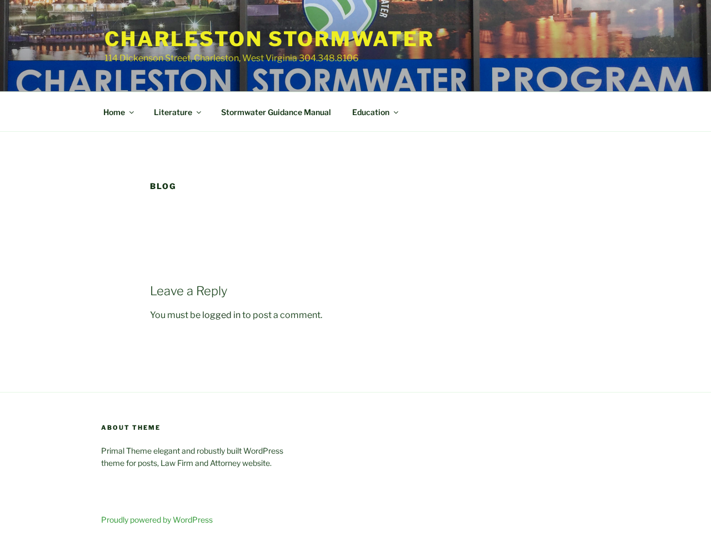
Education (370, 112)
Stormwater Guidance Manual (276, 112)
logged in (221, 315)
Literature (173, 112)
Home (114, 112)
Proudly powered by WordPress (157, 519)
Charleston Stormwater (269, 39)
